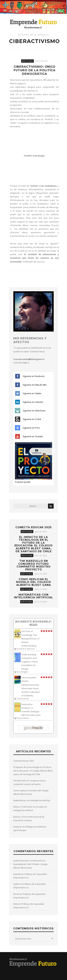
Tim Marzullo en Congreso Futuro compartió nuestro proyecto (34, 565)
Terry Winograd (22, 672)
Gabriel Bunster (21, 860)
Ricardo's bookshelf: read (33, 623)
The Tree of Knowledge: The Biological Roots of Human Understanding (30, 638)
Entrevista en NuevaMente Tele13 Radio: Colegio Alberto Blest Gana (30, 864)
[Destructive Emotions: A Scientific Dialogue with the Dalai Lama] (17, 711)
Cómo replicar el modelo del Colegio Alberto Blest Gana (33, 582)
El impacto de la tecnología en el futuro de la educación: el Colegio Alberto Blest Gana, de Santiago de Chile (33, 544)
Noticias (27, 61)
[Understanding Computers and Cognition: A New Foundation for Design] (17, 661)
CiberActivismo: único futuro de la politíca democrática (34, 70)
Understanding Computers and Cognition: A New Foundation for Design (29, 661)
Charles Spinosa (23, 698)
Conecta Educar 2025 (33, 527)
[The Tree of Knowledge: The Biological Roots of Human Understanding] (17, 637)
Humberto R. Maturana (25, 649)
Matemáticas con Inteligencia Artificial (33, 596)
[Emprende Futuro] (33, 24)
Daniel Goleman (23, 718)
